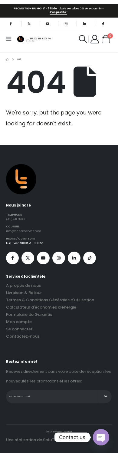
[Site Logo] (34, 39)
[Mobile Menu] (10, 39)
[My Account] (95, 39)
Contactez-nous (23, 336)
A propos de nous (23, 285)
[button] (82, 39)
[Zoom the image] (21, 167)
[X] (29, 23)
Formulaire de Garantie (29, 314)
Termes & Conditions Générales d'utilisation (50, 300)
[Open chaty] (101, 437)
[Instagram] (65, 23)
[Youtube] (47, 23)
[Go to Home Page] (7, 59)
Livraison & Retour (24, 293)
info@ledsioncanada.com (23, 231)
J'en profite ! (58, 12)
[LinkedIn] (84, 23)
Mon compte (19, 322)
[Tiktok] (102, 23)
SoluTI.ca (52, 440)
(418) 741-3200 (15, 219)
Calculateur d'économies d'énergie (41, 307)
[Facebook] (10, 23)
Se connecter (19, 329)
